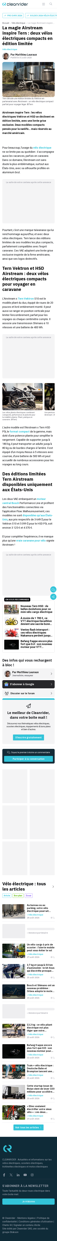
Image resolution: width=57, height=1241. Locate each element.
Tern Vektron (26, 298)
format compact (20, 431)
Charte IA (7, 1225)
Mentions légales (26, 1218)
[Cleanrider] (15, 4)
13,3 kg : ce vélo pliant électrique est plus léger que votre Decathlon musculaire (39, 1027)
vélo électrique (42, 147)
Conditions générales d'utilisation (36, 1221)
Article (7, 895)
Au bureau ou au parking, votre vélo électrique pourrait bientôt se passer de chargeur (39, 908)
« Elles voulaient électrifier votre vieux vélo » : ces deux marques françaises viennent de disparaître (40, 1109)
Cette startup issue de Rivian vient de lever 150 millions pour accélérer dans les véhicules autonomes (41, 1088)
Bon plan (18, 895)
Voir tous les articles (27, 1127)
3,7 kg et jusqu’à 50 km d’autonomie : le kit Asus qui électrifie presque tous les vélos (41, 967)
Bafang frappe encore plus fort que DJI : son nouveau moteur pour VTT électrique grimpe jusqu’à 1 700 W (39, 1048)
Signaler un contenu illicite (27, 1225)
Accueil (5, 23)
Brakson (14, 1232)
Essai (28, 895)
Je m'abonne (28, 1201)
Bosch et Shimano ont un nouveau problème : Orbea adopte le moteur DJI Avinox (41, 988)
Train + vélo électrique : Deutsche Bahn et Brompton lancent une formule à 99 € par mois (40, 1068)
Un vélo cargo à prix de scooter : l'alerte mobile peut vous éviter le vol (41, 947)
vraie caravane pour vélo (31, 540)
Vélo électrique (18, 23)
